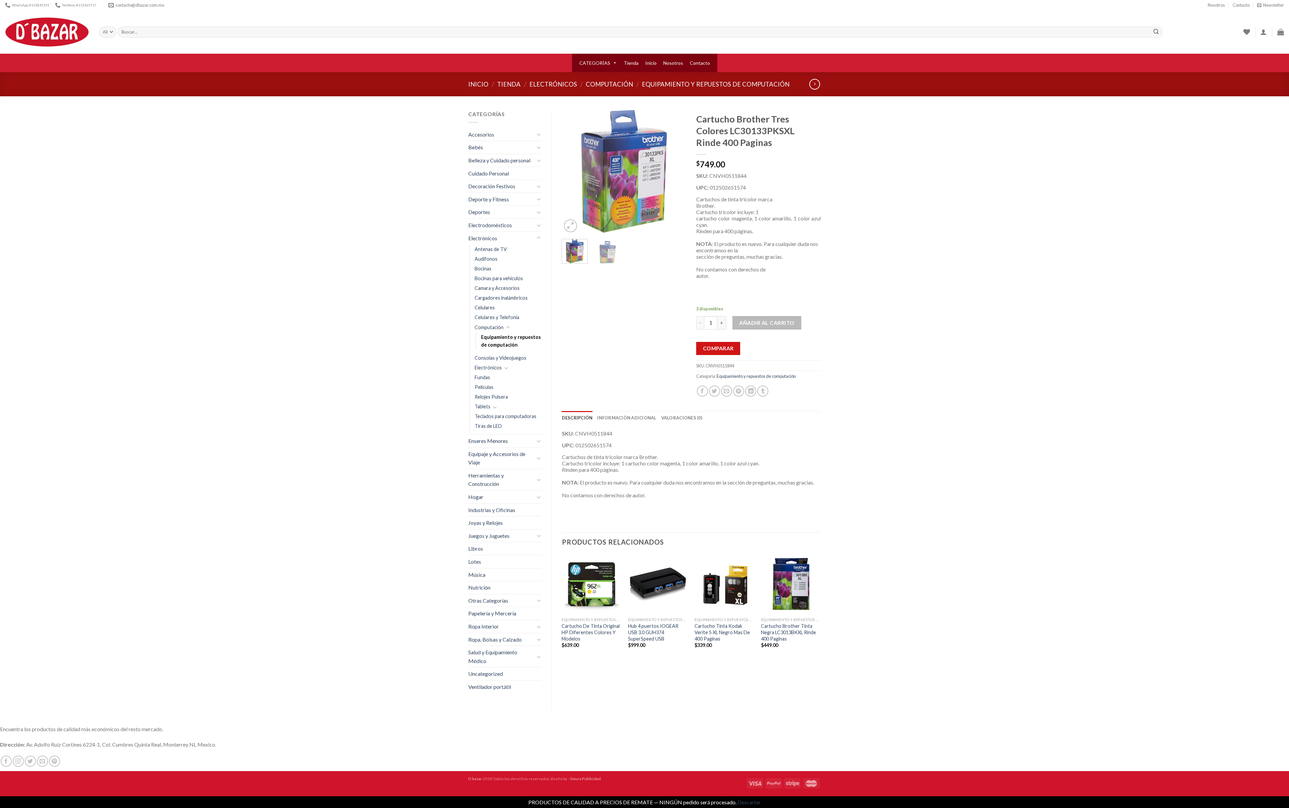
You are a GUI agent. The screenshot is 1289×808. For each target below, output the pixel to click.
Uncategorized (485, 673)
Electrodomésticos (490, 225)
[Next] (675, 171)
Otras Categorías (488, 600)
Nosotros (1216, 5)
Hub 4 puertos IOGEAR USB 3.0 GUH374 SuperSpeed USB (653, 632)
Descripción (577, 417)
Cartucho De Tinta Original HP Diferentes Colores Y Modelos (591, 632)
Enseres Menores (488, 441)
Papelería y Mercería (492, 613)
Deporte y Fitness (488, 199)
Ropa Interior (483, 626)
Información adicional (626, 417)
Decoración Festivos (491, 186)
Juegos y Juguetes (489, 536)
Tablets (482, 406)
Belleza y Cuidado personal (499, 160)
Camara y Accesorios (497, 288)
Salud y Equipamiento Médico (492, 656)
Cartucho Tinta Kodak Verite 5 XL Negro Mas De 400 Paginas (722, 632)
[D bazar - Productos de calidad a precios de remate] (47, 32)
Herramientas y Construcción (486, 479)
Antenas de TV (491, 249)
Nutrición (479, 587)
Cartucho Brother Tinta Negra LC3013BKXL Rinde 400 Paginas (788, 632)
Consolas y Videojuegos (500, 358)
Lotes (474, 561)
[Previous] (573, 171)
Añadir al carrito (766, 322)
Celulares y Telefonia (497, 317)
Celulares (485, 307)
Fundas (482, 377)
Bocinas (483, 268)
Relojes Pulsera (491, 397)
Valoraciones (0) (681, 417)
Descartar (749, 802)
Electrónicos (553, 84)
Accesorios (481, 134)
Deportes (479, 212)
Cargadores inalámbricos (501, 298)
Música (476, 574)
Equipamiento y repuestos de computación (716, 84)
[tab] (577, 417)
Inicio (651, 63)
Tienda (631, 63)
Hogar (475, 497)
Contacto (1241, 5)
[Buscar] (1156, 32)
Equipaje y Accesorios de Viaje (496, 458)
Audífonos (486, 259)
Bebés (475, 147)
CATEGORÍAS (594, 63)
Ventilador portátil (489, 687)
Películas (484, 387)
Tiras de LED (488, 426)
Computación (609, 84)
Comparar (718, 348)
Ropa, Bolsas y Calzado (495, 639)
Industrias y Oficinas (491, 510)
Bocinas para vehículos (499, 278)
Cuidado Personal (488, 173)
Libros (475, 548)
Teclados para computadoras (505, 416)
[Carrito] (1280, 31)
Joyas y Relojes (485, 522)
